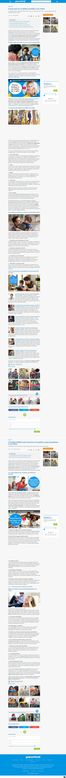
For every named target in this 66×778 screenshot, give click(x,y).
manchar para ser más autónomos (15, 189)
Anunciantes (49, 759)
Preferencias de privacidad (17, 429)
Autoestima (32, 373)
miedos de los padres (13, 75)
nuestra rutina (11, 463)
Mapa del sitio (33, 761)
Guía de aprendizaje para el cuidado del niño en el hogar (22, 201)
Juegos (21, 691)
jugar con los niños (12, 613)
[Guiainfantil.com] (20, 2)
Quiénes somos (15, 759)
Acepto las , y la (21, 429)
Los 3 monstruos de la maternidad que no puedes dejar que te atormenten (24, 705)
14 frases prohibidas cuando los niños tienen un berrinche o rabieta (24, 388)
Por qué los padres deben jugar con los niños (24, 694)
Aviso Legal (37, 759)
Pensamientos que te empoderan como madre (22, 586)
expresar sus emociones (34, 155)
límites (9, 159)
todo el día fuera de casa (13, 565)
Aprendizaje (10, 406)
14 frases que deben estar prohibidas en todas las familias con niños (35, 377)
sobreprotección (15, 141)
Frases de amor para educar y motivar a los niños (18, 395)
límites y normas (12, 32)
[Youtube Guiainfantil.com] (55, 101)
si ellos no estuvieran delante (33, 531)
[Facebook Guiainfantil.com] (46, 101)
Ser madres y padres (12, 373)
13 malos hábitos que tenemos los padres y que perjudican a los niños (13, 377)
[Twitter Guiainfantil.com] (53, 101)
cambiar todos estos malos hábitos (23, 669)
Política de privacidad (29, 759)
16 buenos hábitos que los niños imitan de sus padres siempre (35, 705)
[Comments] (38, 16)
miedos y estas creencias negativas (25, 98)
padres (33, 574)
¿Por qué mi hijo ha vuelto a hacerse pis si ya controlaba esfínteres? (47, 30)
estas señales (33, 583)
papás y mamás (24, 656)
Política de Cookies (31, 429)
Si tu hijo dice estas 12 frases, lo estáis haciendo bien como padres (13, 694)
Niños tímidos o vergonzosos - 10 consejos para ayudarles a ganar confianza (54, 29)
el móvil (37, 537)
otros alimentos (12, 665)
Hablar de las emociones (13, 641)
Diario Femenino (41, 770)
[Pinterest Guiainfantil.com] (48, 101)
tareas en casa (30, 252)
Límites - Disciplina (25, 362)
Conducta (21, 373)
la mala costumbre (21, 492)
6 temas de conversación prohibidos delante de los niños (34, 388)
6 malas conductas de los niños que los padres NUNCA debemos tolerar (24, 377)
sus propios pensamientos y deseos (22, 194)
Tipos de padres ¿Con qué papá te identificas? (17, 712)
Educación (10, 6)
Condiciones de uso (24, 429)
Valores (32, 702)
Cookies (21, 759)
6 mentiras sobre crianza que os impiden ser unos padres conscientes (13, 705)
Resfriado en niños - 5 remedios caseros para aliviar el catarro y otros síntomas (54, 21)
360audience (36, 773)
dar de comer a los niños (26, 182)
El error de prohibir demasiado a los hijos (13, 388)
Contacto (43, 759)
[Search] (50, 1)
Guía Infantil (33, 770)
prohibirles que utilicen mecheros (28, 66)
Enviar (37, 431)
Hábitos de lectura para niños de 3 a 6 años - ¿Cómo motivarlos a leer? (46, 21)
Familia (10, 439)
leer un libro (21, 647)
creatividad (32, 175)
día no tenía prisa (30, 620)
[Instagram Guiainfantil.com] (50, 101)
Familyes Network (25, 770)
